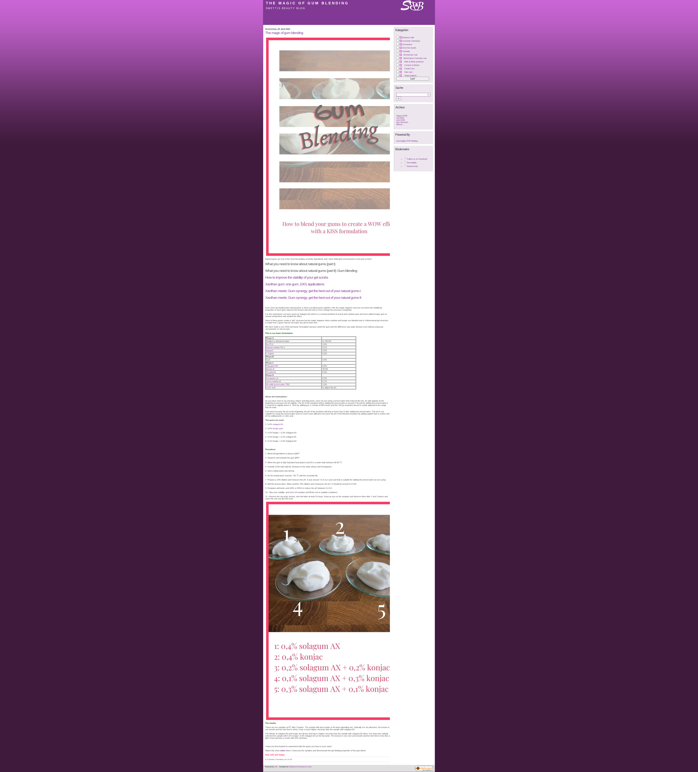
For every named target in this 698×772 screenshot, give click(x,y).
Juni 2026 (400, 120)
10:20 (289, 759)
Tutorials (406, 51)
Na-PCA (269, 344)
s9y (275, 767)
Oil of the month (409, 48)
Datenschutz (412, 166)
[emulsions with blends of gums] (327, 611)
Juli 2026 (400, 118)
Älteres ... (400, 124)
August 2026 (401, 116)
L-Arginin (270, 353)
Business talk (408, 37)
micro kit (293, 492)
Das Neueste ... (403, 122)
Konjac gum (278, 428)
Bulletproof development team (300, 767)
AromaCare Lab (410, 55)
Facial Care (409, 68)
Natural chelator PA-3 (275, 347)
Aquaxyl (269, 350)
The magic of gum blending (307, 3)
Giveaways (407, 44)
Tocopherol (271, 372)
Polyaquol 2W (272, 366)
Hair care (408, 72)
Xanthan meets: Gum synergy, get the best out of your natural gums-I (312, 291)
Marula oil (270, 369)
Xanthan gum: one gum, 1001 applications (294, 284)
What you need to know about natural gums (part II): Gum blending (311, 271)
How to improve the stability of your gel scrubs (296, 277)
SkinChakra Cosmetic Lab (414, 58)
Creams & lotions (412, 65)
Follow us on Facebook (417, 159)
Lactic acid (270, 387)
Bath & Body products (414, 62)
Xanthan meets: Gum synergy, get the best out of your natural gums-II (313, 298)
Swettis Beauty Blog (286, 8)
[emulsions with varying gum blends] (327, 147)
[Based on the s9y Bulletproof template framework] (424, 770)
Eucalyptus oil (272, 378)
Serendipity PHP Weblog (407, 141)
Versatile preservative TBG (278, 384)
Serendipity (412, 162)
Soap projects (410, 75)
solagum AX (278, 424)
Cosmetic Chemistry (275, 759)
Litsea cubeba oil (273, 381)
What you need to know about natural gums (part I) (300, 264)
